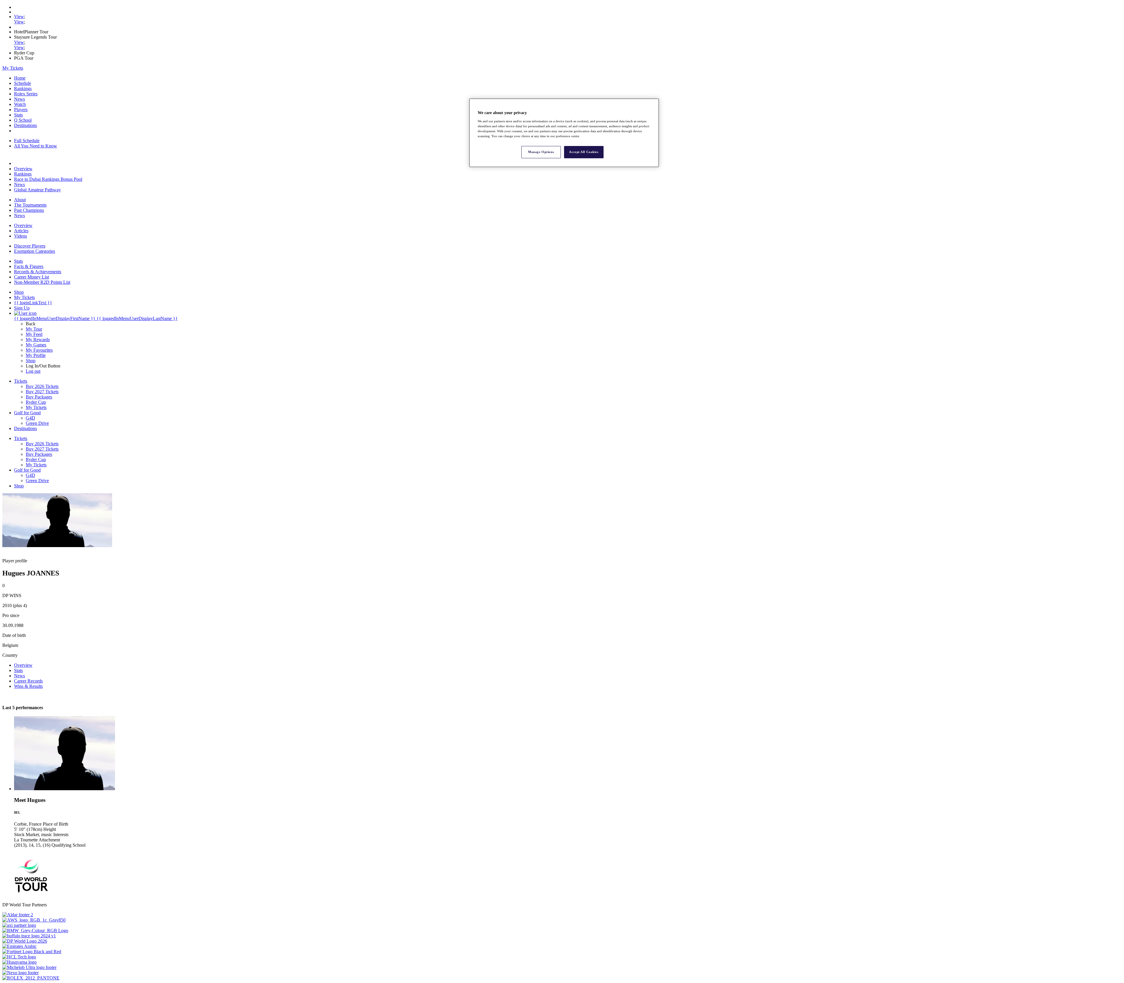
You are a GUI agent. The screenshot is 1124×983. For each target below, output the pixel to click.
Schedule (22, 83)
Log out (33, 371)
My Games (36, 344)
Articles (21, 230)
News (19, 99)
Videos (20, 235)
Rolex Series (25, 93)
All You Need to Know (35, 145)
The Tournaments (30, 204)
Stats (18, 114)
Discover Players (29, 245)
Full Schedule (27, 140)
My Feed (34, 334)
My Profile (36, 355)
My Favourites (39, 350)
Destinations (25, 125)
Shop (30, 360)
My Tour (34, 328)
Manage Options (541, 152)
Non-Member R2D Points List (42, 282)
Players (21, 109)
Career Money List (31, 276)
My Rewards (38, 339)
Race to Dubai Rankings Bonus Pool (48, 179)
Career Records (28, 680)
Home (19, 77)
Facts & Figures (28, 266)
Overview (23, 168)
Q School (23, 120)
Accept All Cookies (583, 152)
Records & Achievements (37, 271)
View (19, 16)
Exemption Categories (34, 251)
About (20, 199)
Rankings (23, 88)
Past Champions (29, 210)
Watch (20, 104)
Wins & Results (28, 686)
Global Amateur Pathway (37, 189)
